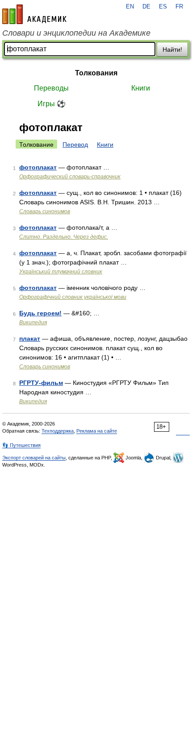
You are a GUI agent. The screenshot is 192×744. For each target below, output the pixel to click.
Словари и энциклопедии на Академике (76, 33)
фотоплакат (38, 167)
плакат (29, 338)
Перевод (75, 144)
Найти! (172, 49)
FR (179, 7)
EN (130, 7)
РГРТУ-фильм (41, 382)
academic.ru (34, 14)
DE (146, 7)
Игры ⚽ (52, 103)
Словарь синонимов (44, 211)
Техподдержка (58, 431)
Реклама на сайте (96, 431)
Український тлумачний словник (60, 272)
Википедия (33, 322)
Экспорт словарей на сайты (34, 457)
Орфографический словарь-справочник (70, 177)
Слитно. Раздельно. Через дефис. (63, 237)
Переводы (51, 88)
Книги (140, 88)
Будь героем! (40, 313)
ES (163, 7)
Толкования (96, 73)
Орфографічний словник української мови (72, 297)
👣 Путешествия (21, 445)
